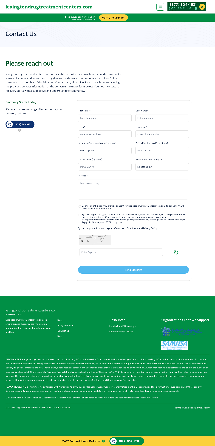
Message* (84, 176)
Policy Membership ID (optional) (152, 143)
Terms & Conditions (185, 407)
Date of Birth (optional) (90, 159)
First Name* (85, 111)
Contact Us (63, 331)
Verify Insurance (65, 325)
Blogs (60, 320)
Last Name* (142, 111)
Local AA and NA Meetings (122, 326)
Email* (82, 127)
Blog (59, 336)
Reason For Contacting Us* (150, 159)
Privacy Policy (150, 228)
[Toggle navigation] (160, 7)
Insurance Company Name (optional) (97, 143)
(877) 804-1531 (183, 4)
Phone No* (141, 127)
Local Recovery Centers (121, 331)
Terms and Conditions (126, 228)
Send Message (133, 270)
